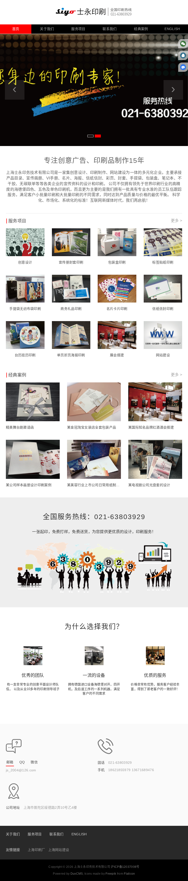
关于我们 (47, 29)
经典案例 (141, 29)
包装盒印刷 (117, 262)
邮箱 (9, 762)
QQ (22, 762)
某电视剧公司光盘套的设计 (149, 485)
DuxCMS (76, 873)
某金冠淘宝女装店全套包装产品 (91, 427)
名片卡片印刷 (117, 309)
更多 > (176, 221)
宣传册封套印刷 (71, 262)
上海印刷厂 (36, 850)
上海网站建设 (58, 850)
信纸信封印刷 (162, 309)
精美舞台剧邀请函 (20, 427)
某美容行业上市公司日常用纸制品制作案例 (94, 485)
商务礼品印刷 (71, 309)
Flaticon (129, 873)
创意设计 (25, 262)
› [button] (173, 88)
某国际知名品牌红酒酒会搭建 (151, 427)
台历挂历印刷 (25, 355)
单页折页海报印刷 (71, 355)
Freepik (111, 873)
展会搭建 (117, 355)
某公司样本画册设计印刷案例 (28, 485)
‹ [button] (14, 88)
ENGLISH (172, 29)
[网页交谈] (183, 67)
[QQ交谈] (183, 55)
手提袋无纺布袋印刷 (25, 309)
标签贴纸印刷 (162, 262)
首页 (15, 29)
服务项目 (78, 29)
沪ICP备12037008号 (125, 867)
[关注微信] (183, 43)
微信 (34, 762)
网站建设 (163, 355)
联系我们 (110, 29)
